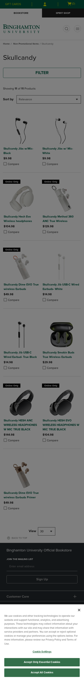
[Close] (79, 610)
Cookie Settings (42, 651)
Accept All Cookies (42, 672)
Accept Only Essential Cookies (42, 662)
